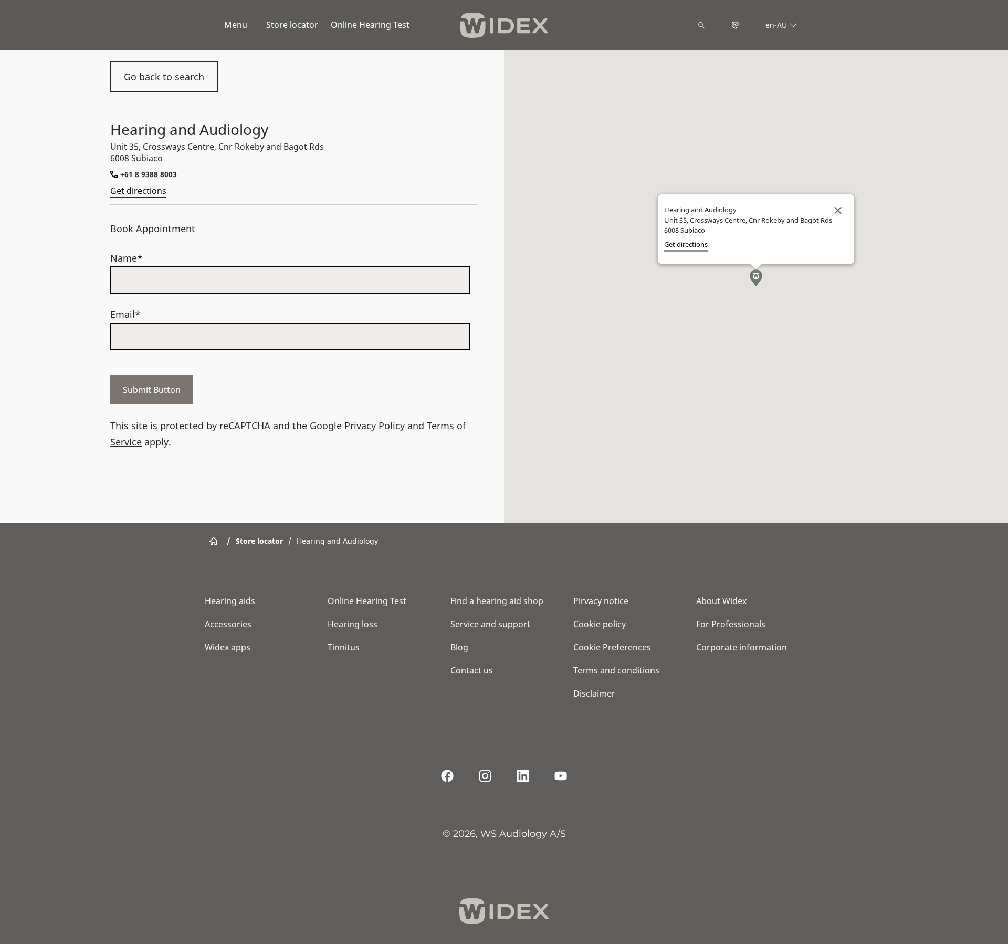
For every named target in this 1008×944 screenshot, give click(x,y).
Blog (459, 647)
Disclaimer (594, 693)
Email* (125, 314)
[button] (756, 277)
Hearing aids (230, 601)
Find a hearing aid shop (496, 601)
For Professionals (730, 624)
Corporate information (741, 647)
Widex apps (227, 647)
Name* (126, 258)
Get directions (138, 190)
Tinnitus (344, 647)
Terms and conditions (616, 670)
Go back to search (164, 76)
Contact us (471, 670)
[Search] (701, 25)
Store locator (292, 24)
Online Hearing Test (370, 24)
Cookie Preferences (612, 647)
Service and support (490, 624)
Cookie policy (599, 624)
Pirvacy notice (600, 601)
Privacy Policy (374, 425)
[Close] (837, 210)
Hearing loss (352, 624)
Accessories (228, 624)
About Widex (721, 601)
